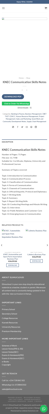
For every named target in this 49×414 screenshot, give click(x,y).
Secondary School (9, 313)
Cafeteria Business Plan (36, 255)
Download (12, 265)
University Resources (11, 327)
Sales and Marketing (23, 119)
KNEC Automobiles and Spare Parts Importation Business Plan (12, 256)
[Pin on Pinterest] (31, 127)
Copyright (6, 364)
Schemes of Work (9, 345)
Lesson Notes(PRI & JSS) (12, 348)
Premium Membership (11, 331)
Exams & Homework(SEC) (13, 358)
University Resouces (17, 401)
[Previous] (2, 250)
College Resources (10, 318)
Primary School (8, 309)
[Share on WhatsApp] (13, 127)
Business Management (33, 114)
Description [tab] (7, 142)
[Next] (47, 250)
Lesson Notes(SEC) (10, 352)
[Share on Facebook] (18, 127)
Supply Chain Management (36, 121)
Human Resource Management (27, 116)
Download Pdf (13, 96)
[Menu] (3, 8)
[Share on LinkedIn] (36, 127)
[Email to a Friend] (27, 127)
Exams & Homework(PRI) (13, 355)
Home (21, 78)
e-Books (5, 361)
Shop (28, 78)
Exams (30, 401)
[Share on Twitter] (22, 127)
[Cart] (46, 8)
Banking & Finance (17, 114)
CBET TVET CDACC (16, 399)
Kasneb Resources (10, 322)
